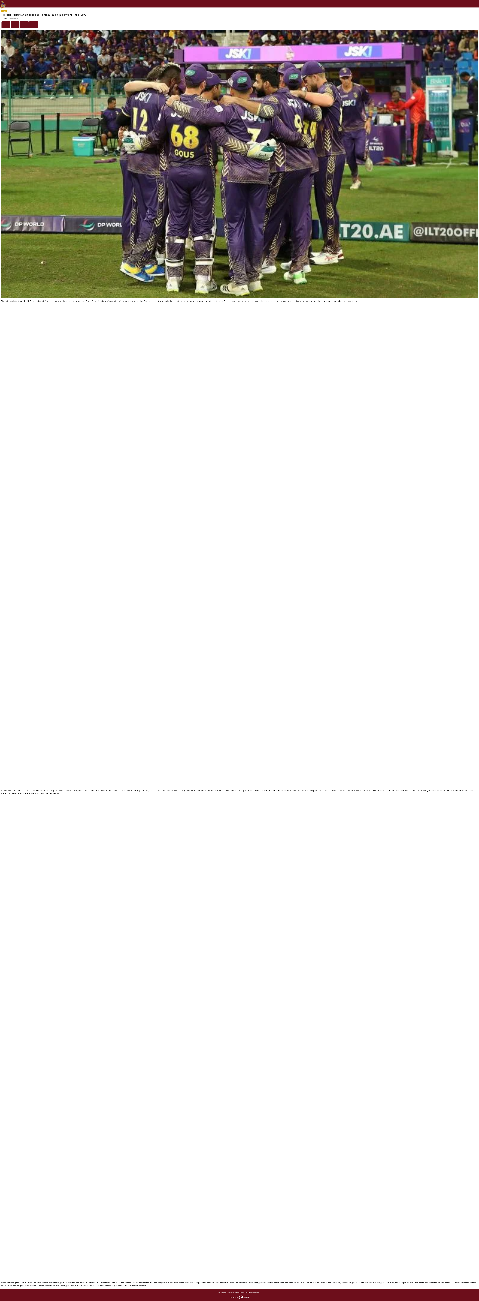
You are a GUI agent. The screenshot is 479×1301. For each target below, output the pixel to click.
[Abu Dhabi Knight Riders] (3, 3)
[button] (5, 24)
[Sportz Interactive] (244, 1297)
